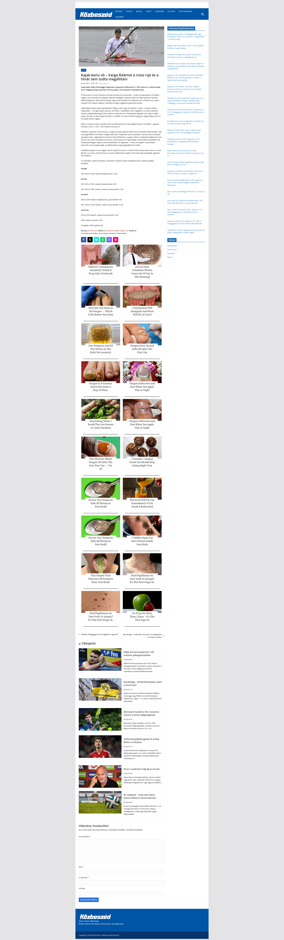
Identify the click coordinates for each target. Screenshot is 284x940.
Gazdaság (159, 11)
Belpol (139, 11)
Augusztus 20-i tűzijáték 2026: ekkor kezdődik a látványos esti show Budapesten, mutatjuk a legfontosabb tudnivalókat (185, 77)
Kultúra (171, 11)
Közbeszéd (93, 230)
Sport (149, 11)
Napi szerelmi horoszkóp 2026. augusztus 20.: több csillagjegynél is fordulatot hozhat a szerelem (185, 212)
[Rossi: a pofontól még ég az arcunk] (100, 767)
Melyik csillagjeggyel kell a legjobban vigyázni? (99, 634)
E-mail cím (84, 877)
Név (81, 867)
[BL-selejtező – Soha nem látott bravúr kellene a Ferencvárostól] (100, 792)
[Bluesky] (96, 239)
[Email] (115, 239)
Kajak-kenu (103, 83)
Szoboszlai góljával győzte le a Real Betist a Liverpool (141, 741)
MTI (94, 83)
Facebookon (110, 230)
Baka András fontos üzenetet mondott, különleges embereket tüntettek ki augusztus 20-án (185, 153)
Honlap (82, 888)
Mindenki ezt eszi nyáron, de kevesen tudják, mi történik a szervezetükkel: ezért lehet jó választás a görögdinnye (185, 66)
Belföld (119, 11)
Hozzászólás (85, 836)
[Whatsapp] (103, 239)
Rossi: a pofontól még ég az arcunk (142, 769)
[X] (90, 239)
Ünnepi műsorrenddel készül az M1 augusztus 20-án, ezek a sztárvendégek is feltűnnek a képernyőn (184, 182)
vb (108, 83)
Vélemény (119, 17)
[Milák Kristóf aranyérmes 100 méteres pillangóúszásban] (100, 650)
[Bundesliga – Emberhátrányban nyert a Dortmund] (100, 679)
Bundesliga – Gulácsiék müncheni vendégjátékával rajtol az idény (142, 635)
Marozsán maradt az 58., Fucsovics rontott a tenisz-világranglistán (141, 713)
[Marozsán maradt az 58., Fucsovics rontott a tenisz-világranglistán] (100, 709)
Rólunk (170, 257)
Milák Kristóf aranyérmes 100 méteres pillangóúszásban (139, 654)
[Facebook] (83, 239)
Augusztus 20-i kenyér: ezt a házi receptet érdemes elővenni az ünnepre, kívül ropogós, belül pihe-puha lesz (184, 89)
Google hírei (124, 230)
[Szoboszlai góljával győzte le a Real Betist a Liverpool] (100, 737)
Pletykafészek (185, 11)
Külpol (129, 11)
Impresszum (172, 249)
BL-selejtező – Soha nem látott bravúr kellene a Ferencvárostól (140, 796)
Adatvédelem (172, 246)
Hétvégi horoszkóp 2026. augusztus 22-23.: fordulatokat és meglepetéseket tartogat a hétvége (183, 141)
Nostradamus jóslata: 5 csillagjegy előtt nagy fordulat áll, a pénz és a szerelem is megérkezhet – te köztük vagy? (185, 36)
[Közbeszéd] (96, 14)
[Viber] (109, 239)
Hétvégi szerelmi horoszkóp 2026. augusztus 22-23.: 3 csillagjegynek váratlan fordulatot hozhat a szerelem (185, 112)
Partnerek (171, 253)
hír (98, 83)
